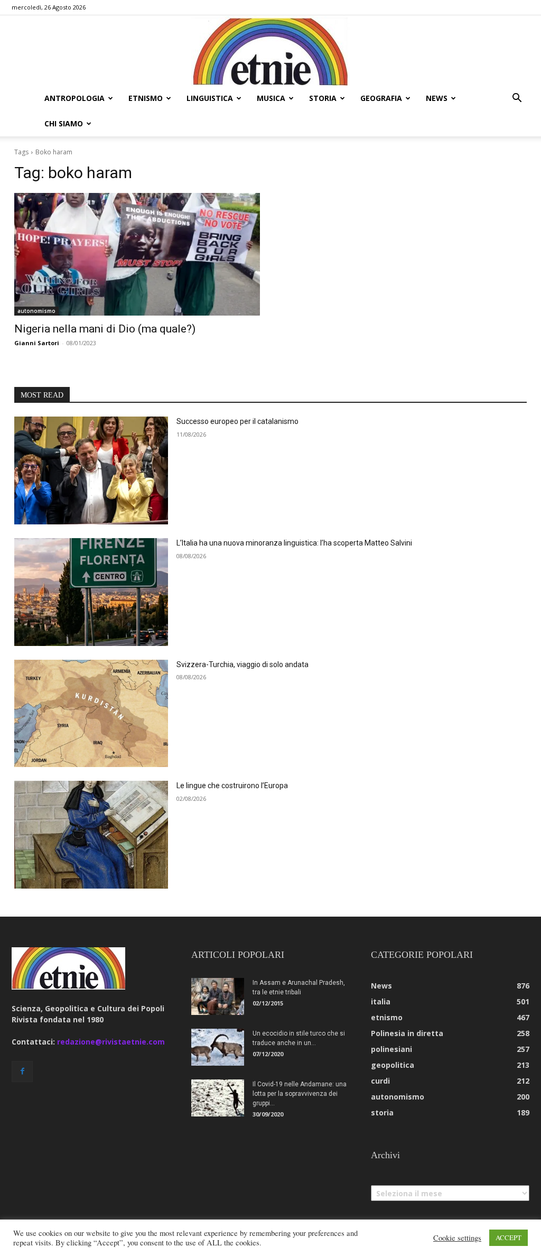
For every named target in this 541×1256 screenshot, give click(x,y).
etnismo (145, 98)
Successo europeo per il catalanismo (237, 421)
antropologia (74, 98)
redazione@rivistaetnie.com (111, 1042)
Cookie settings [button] (457, 1238)
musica (271, 98)
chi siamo (63, 123)
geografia (381, 98)
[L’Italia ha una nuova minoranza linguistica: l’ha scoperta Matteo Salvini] (91, 592)
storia (323, 98)
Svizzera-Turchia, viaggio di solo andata (242, 664)
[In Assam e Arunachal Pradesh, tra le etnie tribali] (217, 996)
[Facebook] (22, 1071)
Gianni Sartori (36, 343)
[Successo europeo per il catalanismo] (91, 470)
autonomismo (36, 311)
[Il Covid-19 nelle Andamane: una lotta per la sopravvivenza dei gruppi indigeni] (217, 1097)
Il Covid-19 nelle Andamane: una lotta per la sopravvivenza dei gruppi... (300, 1093)
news (436, 98)
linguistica (209, 98)
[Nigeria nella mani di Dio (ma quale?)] (137, 254)
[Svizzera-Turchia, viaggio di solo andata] (91, 714)
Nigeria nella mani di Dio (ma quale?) (104, 328)
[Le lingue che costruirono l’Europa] (91, 835)
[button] (516, 99)
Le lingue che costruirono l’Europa (232, 785)
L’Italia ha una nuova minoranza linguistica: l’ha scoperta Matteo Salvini (294, 543)
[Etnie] (270, 51)
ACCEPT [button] (508, 1237)
